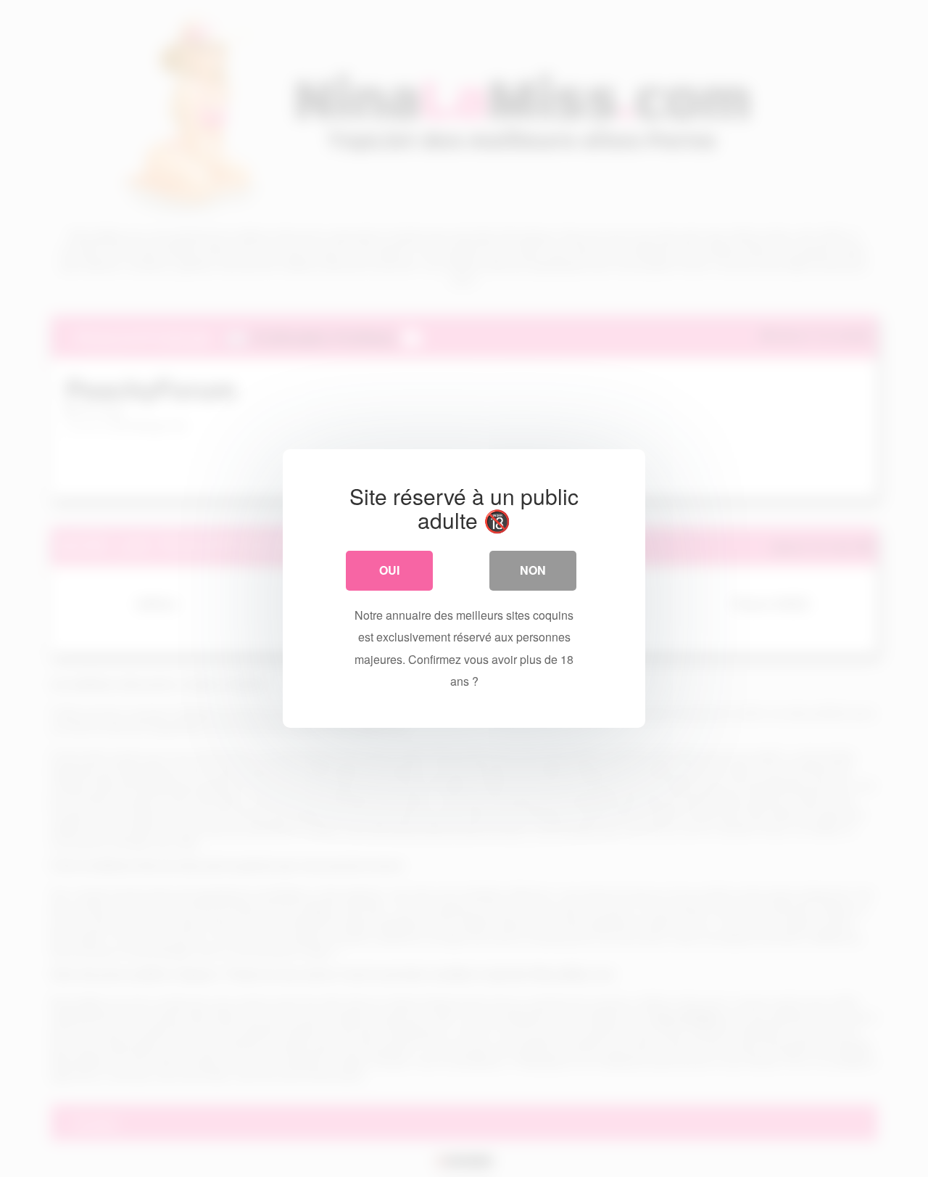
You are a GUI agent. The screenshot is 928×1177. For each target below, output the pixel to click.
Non (533, 570)
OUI (389, 570)
